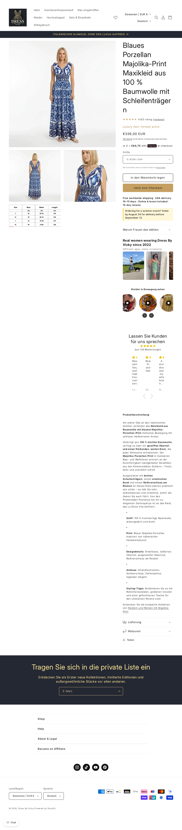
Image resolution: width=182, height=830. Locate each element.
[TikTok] (86, 767)
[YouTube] (95, 767)
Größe (126, 152)
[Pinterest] (104, 767)
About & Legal (47, 738)
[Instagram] (77, 767)
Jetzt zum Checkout (148, 188)
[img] (148, 346)
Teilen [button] (130, 639)
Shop (41, 719)
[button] (156, 17)
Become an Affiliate (51, 748)
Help (41, 728)
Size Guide (160, 167)
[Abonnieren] (119, 691)
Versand (127, 139)
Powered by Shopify (45, 808)
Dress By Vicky (26, 808)
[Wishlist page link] (115, 17)
